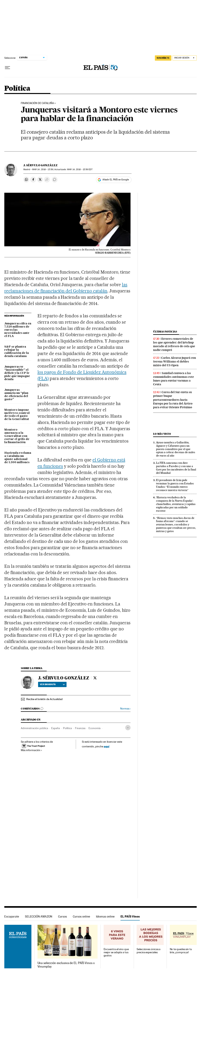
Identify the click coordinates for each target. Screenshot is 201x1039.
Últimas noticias (165, 331)
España (55, 728)
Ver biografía (48, 684)
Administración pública (34, 728)
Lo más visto (162, 433)
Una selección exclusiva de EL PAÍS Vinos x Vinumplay (66, 964)
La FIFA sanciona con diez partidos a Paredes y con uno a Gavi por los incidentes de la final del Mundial (176, 467)
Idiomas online (105, 916)
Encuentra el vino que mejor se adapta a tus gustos (116, 952)
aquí (106, 746)
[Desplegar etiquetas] (128, 727)
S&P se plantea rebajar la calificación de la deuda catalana (16, 351)
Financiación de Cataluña (37, 103)
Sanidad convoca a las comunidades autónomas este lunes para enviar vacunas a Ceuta (173, 378)
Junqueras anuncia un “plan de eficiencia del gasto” (16, 395)
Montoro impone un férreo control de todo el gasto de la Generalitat (17, 415)
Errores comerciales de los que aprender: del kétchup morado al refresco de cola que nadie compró (174, 344)
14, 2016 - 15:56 (42, 169)
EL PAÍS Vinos (130, 916)
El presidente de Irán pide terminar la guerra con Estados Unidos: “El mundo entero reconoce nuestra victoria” (175, 485)
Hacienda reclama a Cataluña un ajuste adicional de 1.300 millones (17, 458)
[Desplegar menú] (7, 68)
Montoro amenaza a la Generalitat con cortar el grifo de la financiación (16, 436)
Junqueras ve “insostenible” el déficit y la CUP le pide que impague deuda (17, 373)
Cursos (62, 916)
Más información (30, 750)
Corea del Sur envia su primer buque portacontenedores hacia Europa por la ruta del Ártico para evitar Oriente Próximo (173, 399)
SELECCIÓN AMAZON (38, 916)
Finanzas (80, 728)
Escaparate (11, 916)
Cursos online (81, 916)
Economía (94, 728)
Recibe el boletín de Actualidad (44, 699)
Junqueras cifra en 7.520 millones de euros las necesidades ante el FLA (17, 330)
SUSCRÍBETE (163, 58)
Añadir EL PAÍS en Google (115, 179)
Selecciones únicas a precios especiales (148, 951)
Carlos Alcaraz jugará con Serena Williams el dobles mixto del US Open (174, 361)
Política (17, 88)
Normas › (125, 708)
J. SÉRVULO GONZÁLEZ (40, 165)
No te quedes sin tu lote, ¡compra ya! (181, 951)
